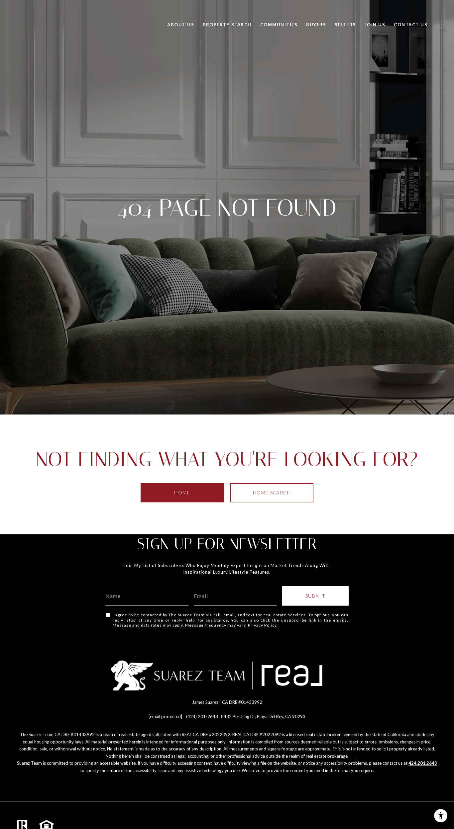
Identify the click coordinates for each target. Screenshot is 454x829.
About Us (180, 24)
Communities (279, 24)
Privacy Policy (262, 625)
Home (182, 492)
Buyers (316, 24)
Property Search (227, 24)
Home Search (272, 492)
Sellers (345, 24)
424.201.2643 (422, 763)
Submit (315, 596)
